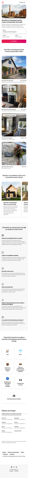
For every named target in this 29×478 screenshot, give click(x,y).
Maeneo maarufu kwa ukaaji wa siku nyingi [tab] (11, 413)
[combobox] (14, 32)
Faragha (11, 471)
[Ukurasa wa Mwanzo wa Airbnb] (3, 2)
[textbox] (8, 37)
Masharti (16, 471)
